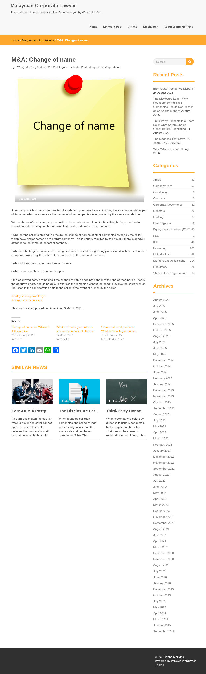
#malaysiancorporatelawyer (28, 296)
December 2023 (163, 390)
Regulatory (160, 266)
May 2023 (159, 426)
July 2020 (159, 571)
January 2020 (162, 583)
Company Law (162, 185)
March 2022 (161, 504)
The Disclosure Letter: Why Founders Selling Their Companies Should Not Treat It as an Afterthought (79, 411)
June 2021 (160, 535)
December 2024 (163, 360)
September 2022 (164, 468)
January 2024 (162, 384)
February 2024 (162, 378)
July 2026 (159, 305)
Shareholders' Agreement (169, 273)
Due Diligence (162, 223)
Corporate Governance (168, 204)
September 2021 (164, 522)
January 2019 (162, 625)
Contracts (159, 198)
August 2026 (161, 299)
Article (132, 26)
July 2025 (159, 342)
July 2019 (159, 601)
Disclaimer (150, 26)
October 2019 (162, 595)
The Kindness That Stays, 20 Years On (171, 140)
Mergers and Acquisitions (38, 40)
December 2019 (163, 589)
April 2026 (159, 318)
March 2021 (161, 547)
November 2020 (163, 559)
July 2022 (159, 480)
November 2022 (163, 462)
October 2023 (162, 402)
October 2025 (162, 330)
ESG (156, 235)
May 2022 (159, 492)
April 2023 (159, 432)
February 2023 (162, 444)
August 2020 (161, 565)
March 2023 (161, 438)
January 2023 (162, 450)
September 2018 (164, 631)
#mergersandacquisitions (27, 300)
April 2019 (159, 613)
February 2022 (162, 510)
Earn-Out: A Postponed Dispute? (32, 411)
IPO (155, 242)
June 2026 (160, 311)
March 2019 (161, 619)
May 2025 (159, 354)
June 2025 (160, 348)
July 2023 (159, 420)
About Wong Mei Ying (178, 26)
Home (93, 26)
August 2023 (161, 414)
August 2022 (161, 474)
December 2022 (163, 456)
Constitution (160, 192)
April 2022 (159, 498)
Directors (159, 210)
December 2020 (163, 553)
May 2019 (159, 607)
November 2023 (163, 396)
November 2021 (163, 516)
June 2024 (160, 372)
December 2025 (163, 324)
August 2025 (161, 336)
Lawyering (159, 248)
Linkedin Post (112, 26)
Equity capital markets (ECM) (171, 229)
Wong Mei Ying (26, 67)
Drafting (158, 217)
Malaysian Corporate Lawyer (43, 5)
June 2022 (160, 486)
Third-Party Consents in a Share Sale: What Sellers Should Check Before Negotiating (126, 411)
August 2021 (161, 529)
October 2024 (162, 366)
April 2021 (159, 541)
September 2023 (164, 408)
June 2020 (160, 577)
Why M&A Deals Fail (166, 149)
